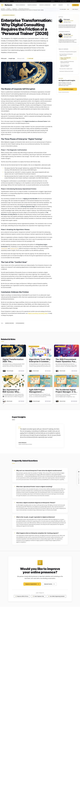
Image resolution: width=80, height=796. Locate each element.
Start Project (75, 9)
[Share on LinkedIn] (3, 396)
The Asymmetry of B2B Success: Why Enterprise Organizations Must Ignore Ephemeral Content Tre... (12, 395)
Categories (14, 8)
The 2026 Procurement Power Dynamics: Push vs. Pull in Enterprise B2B (66, 362)
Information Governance (24, 8)
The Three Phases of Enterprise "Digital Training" (66, 55)
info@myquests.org (75, 1)
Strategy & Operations (44, 5)
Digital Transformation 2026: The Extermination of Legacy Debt (13, 362)
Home (3, 8)
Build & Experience (20, 5)
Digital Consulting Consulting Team (38, 313)
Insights (60, 5)
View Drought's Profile (67, 36)
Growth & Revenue (32, 5)
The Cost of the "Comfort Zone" (65, 68)
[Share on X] (3, 400)
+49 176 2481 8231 (63, 1)
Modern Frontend (9, 323)
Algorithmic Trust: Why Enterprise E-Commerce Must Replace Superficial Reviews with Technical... (40, 363)
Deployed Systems (48, 584)
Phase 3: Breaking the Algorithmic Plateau (65, 66)
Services (53, 1)
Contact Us (75, 5)
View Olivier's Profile (67, 22)
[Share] (3, 403)
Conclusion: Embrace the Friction (66, 71)
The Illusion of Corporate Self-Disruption (67, 51)
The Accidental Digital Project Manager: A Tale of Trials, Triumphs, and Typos (66, 392)
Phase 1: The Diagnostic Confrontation (65, 58)
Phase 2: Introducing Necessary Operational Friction (67, 62)
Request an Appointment (31, 584)
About (54, 5)
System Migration (20, 323)
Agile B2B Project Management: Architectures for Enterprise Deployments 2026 (37, 394)
